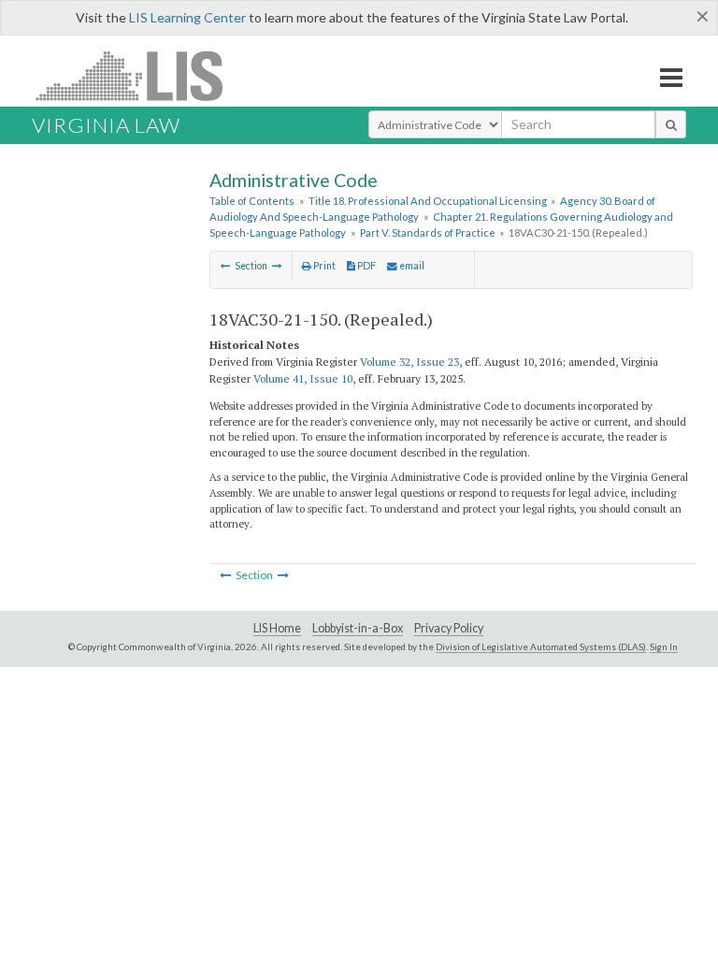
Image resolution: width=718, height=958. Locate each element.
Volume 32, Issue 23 (409, 362)
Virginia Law (106, 125)
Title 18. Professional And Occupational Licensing (428, 201)
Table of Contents (251, 201)
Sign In (664, 646)
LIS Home (277, 628)
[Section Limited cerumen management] (226, 265)
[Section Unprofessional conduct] (277, 265)
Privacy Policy (448, 628)
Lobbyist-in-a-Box (357, 628)
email (410, 265)
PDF (365, 265)
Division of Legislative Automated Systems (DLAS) (541, 646)
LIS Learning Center (187, 17)
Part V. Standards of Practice (427, 232)
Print (323, 265)
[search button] (670, 124)
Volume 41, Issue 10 (302, 378)
